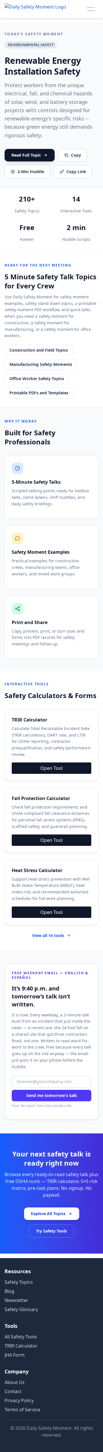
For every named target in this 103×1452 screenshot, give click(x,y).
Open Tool (51, 768)
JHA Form (15, 1355)
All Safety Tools (21, 1337)
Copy (76, 155)
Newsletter (16, 1300)
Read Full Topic (26, 155)
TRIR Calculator (21, 1346)
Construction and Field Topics (38, 350)
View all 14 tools (48, 935)
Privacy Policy (19, 1400)
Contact (13, 1391)
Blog (9, 1291)
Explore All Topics (48, 1213)
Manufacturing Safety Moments (40, 364)
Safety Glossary (21, 1309)
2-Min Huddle (30, 171)
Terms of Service (22, 1409)
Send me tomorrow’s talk (51, 1095)
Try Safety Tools (51, 1231)
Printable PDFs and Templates (38, 392)
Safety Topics (19, 1282)
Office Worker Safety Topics (36, 378)
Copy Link (76, 171)
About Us (15, 1382)
